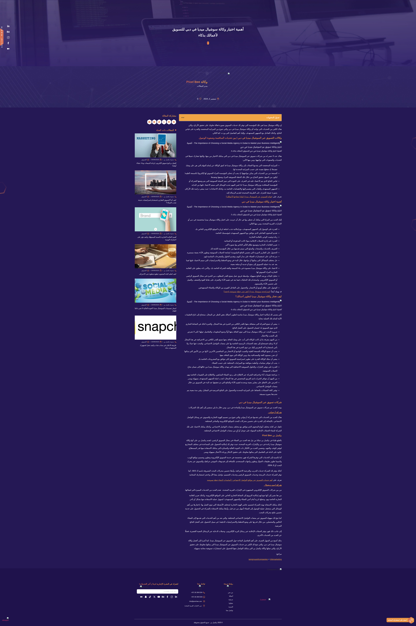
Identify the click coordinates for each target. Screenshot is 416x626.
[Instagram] (8, 37)
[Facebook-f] (8, 43)
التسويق (144, 159)
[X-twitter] (154, 597)
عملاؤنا (231, 603)
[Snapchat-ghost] (146, 597)
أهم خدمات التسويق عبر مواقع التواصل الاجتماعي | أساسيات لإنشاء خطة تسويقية (239, 480)
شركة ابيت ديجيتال (273, 485)
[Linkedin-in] (8, 26)
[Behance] (8, 31)
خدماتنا (231, 600)
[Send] (136, 591)
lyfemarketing (276, 559)
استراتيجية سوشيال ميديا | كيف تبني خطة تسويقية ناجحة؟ (247, 292)
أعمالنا (231, 596)
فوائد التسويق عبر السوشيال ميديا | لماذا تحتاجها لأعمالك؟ (249, 197)
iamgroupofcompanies (258, 559)
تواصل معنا (229, 610)
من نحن (230, 592)
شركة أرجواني (275, 412)
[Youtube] (159, 597)
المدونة (230, 607)
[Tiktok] (150, 597)
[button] (183, 117)
